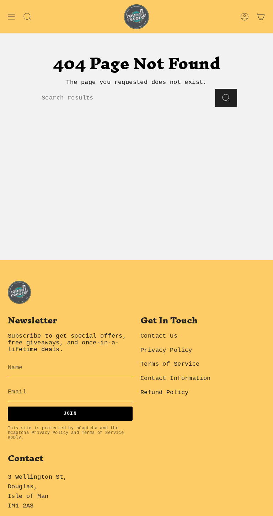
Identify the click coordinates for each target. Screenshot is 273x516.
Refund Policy (164, 392)
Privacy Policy (50, 432)
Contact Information (175, 378)
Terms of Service (103, 432)
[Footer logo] (19, 292)
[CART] (261, 16)
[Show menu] (11, 16)
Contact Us (158, 336)
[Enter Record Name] (226, 98)
